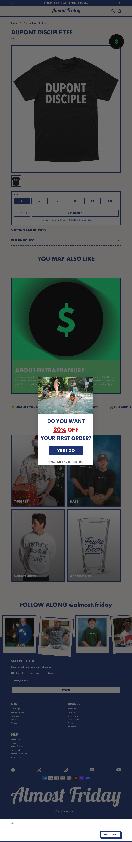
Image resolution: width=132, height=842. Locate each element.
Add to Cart (110, 834)
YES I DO (66, 450)
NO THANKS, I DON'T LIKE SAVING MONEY (66, 462)
